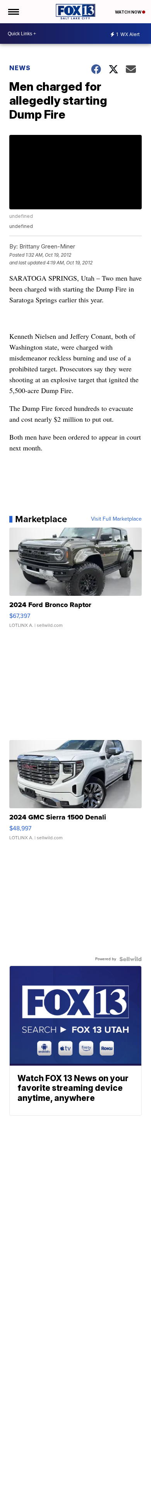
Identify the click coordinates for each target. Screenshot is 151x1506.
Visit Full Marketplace (116, 519)
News (20, 68)
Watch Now (128, 12)
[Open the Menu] (13, 11)
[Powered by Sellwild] (130, 959)
